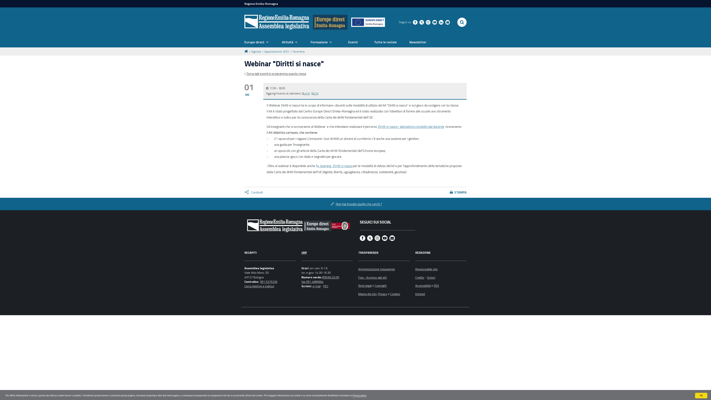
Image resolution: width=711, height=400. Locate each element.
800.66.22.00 (330, 277)
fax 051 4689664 (312, 281)
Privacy (382, 294)
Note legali (365, 285)
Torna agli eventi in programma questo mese (276, 73)
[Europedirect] (330, 22)
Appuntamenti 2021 (276, 51)
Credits (419, 277)
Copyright (381, 285)
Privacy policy (359, 395)
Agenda (256, 51)
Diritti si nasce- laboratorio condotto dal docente (411, 126)
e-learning (334, 165)
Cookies (395, 294)
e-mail (317, 286)
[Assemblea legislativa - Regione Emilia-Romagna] (276, 22)
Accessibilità (423, 285)
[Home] (246, 51)
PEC (325, 286)
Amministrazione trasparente (376, 269)
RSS (436, 285)
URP (304, 252)
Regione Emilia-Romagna (261, 3)
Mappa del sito (367, 294)
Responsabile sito (426, 269)
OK (701, 395)
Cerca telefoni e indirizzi (259, 286)
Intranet (420, 294)
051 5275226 (268, 281)
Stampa (460, 192)
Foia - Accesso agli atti (372, 277)
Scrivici (431, 277)
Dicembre (299, 51)
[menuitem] (256, 42)
